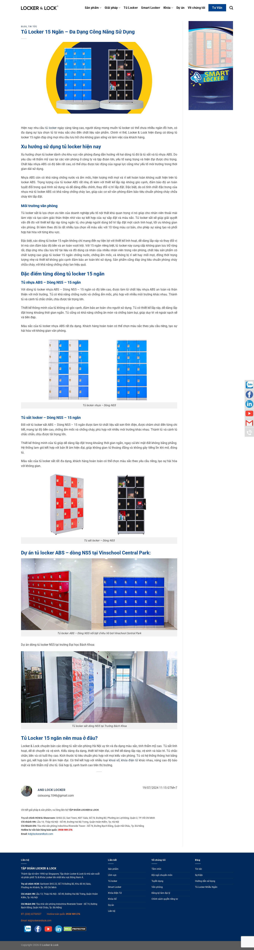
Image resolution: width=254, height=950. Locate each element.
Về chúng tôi (196, 7)
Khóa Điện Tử (115, 893)
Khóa (167, 7)
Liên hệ (111, 911)
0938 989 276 (73, 914)
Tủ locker (112, 881)
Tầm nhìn (156, 869)
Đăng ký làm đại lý (161, 893)
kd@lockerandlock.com (40, 833)
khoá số (114, 760)
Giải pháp (111, 7)
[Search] (231, 8)
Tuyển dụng (157, 881)
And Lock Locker (51, 790)
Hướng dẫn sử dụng (205, 881)
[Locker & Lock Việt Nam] (39, 8)
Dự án (180, 7)
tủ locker (51, 128)
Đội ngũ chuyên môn (162, 875)
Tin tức (32, 26)
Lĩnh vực (112, 875)
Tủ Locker (131, 7)
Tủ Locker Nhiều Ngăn (206, 887)
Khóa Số (112, 899)
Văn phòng (157, 887)
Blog (24, 26)
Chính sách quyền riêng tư (165, 899)
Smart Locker (150, 7)
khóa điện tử (129, 760)
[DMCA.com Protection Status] (74, 928)
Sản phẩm (92, 7)
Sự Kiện (199, 875)
